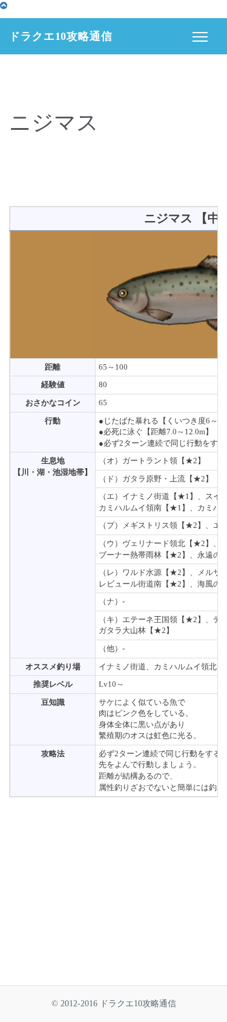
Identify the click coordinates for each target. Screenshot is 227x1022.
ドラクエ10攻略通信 (61, 36)
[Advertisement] (114, 172)
